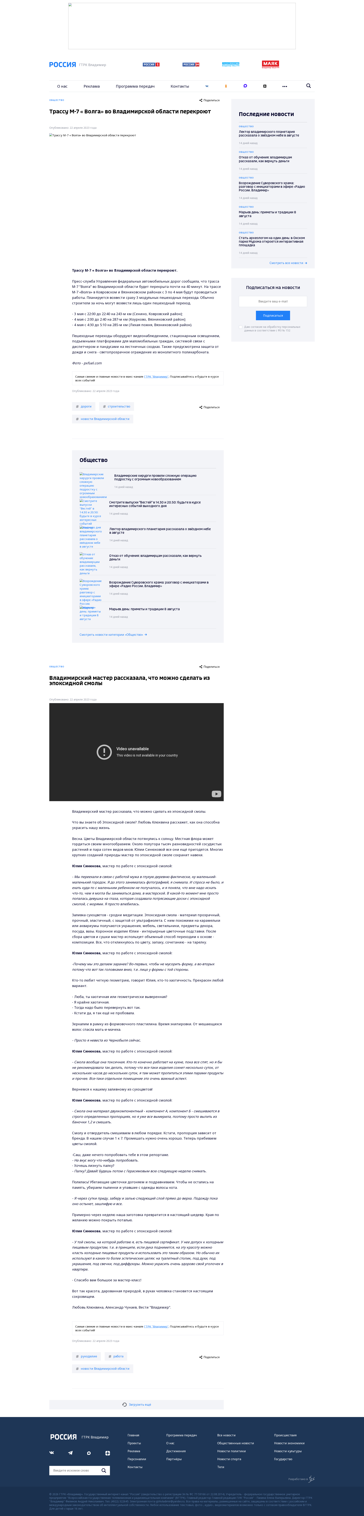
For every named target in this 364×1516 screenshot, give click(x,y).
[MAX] (245, 86)
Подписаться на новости (273, 288)
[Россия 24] (190, 65)
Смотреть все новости (286, 263)
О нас (62, 86)
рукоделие (89, 1356)
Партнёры (174, 1459)
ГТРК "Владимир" (156, 376)
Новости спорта (229, 1459)
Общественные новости (235, 1443)
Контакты (180, 86)
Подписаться (273, 315)
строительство (119, 406)
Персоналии (137, 1459)
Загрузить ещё (140, 1404)
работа (118, 1356)
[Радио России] (230, 65)
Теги (220, 1467)
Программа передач (135, 86)
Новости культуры (288, 1451)
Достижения (176, 1451)
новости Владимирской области (105, 419)
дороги (86, 406)
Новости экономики (289, 1443)
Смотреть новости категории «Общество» (111, 635)
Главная (133, 1435)
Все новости (226, 1435)
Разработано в (298, 1479)
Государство (283, 1459)
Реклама (92, 86)
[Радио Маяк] (270, 67)
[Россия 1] (151, 65)
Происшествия (285, 1435)
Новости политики (231, 1451)
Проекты (134, 1443)
